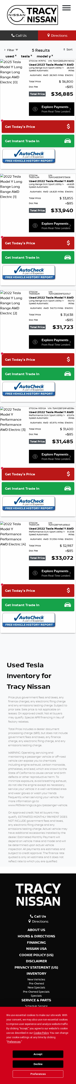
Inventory (36, 974)
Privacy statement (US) (36, 967)
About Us (36, 930)
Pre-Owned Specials (36, 991)
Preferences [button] (14, 1041)
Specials (36, 995)
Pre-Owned (36, 983)
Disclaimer (36, 961)
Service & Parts (36, 1000)
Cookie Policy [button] (41, 1032)
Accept (38, 1054)
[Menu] (66, 8)
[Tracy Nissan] (32, 14)
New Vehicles (36, 979)
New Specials (36, 987)
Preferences (38, 1074)
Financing (36, 943)
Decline (38, 1064)
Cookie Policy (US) (36, 955)
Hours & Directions (36, 936)
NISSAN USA (36, 949)
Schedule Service (36, 1006)
